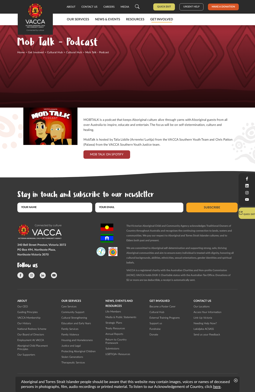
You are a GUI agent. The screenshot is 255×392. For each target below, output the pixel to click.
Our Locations (202, 306)
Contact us (89, 7)
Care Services (69, 306)
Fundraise (155, 329)
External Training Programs (165, 318)
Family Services (69, 329)
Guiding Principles (27, 312)
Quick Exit (164, 7)
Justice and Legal (71, 346)
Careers (109, 7)
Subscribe (212, 207)
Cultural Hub (55, 52)
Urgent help (191, 7)
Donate (154, 334)
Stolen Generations (72, 357)
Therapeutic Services (73, 362)
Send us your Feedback (207, 334)
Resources (135, 19)
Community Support (72, 312)
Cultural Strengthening (74, 318)
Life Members (113, 311)
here (217, 387)
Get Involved (36, 52)
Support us (156, 323)
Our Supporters (26, 355)
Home (21, 52)
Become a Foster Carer (162, 306)
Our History (24, 323)
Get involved (161, 19)
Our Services (78, 19)
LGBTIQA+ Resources (117, 354)
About (71, 7)
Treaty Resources (115, 328)
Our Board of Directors (30, 334)
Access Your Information (207, 312)
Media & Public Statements (120, 317)
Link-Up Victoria (203, 318)
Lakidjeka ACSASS (204, 329)
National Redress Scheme (31, 329)
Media (125, 7)
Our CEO (22, 306)
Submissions (112, 348)
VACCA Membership (29, 318)
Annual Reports (114, 334)
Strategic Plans (113, 323)
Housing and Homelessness (77, 340)
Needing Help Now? (205, 323)
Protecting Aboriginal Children (78, 351)
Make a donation (223, 7)
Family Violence (70, 334)
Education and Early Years (76, 323)
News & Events (107, 19)
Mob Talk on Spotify (107, 154)
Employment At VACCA (30, 340)
